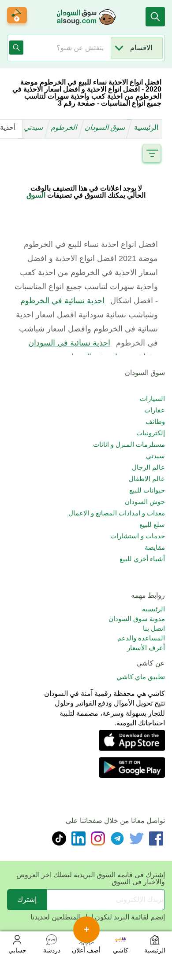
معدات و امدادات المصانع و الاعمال (116, 513)
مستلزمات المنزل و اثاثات (129, 444)
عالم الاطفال (147, 478)
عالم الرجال (148, 467)
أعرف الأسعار (146, 647)
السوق (35, 195)
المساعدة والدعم (141, 638)
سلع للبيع (152, 524)
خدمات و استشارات (137, 536)
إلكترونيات (150, 433)
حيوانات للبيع (147, 490)
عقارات (154, 410)
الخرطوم (65, 127)
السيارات (152, 398)
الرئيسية (146, 127)
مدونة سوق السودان (136, 618)
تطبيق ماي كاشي (140, 676)
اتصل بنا (154, 628)
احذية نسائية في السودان (69, 342)
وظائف (155, 421)
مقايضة (155, 547)
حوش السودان (145, 501)
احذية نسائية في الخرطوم (62, 300)
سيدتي (34, 127)
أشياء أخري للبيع (142, 559)
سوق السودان (106, 127)
